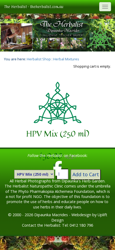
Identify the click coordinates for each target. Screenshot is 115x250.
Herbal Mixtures (66, 59)
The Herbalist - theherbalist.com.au (33, 6)
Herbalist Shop (39, 59)
